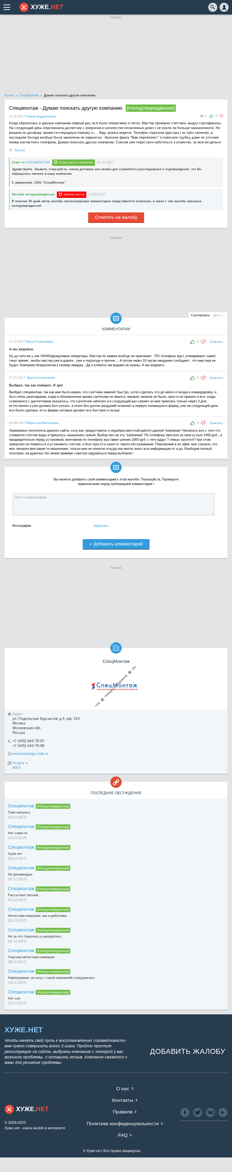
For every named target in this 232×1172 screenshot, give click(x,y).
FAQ (123, 1135)
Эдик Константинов (40, 377)
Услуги (18, 763)
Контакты (122, 1100)
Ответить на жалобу (116, 217)
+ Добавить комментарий (116, 543)
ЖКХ (16, 768)
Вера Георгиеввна (39, 341)
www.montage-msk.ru (30, 754)
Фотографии (21, 526)
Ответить (216, 341)
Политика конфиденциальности (123, 1123)
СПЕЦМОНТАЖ (38, 162)
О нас (122, 1088)
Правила (123, 1111)
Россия (19, 150)
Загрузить (101, 526)
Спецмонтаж (21, 805)
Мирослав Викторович (42, 423)
